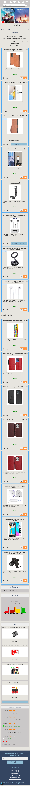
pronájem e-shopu (14, 783)
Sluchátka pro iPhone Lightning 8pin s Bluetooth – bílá (15, 282)
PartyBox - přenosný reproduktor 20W (15, 664)
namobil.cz (9, 782)
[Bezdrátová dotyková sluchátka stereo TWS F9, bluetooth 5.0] (15, 634)
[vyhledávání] (24, 2)
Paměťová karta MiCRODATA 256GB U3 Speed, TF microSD (15, 646)
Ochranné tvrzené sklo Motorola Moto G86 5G (15, 320)
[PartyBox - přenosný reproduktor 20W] (15, 670)
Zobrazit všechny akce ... (15, 702)
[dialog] (2, 783)
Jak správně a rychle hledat (11, 590)
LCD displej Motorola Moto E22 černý (15, 149)
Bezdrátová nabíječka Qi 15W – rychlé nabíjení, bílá (15, 486)
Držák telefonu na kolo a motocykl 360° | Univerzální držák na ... (15, 553)
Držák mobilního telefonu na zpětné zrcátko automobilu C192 (15, 182)
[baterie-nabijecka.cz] (15, 616)
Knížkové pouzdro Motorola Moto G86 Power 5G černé (15, 387)
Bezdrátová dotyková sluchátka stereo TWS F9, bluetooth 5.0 (15, 627)
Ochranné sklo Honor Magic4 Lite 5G (15, 82)
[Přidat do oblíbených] (27, 50)
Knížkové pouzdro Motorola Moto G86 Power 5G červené (15, 354)
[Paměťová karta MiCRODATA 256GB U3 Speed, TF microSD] (15, 652)
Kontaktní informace (15, 777)
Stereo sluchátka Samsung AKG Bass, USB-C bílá (15, 215)
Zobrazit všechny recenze (9, 745)
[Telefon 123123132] (20, 3)
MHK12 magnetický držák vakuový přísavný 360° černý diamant (15, 248)
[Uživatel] (15, 2)
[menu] (2, 2)
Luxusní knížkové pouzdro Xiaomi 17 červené (15, 453)
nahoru (28, 784)
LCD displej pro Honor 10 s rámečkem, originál (15, 519)
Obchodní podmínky (15, 775)
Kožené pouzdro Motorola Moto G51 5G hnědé (15, 116)
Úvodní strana (15, 770)
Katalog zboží (15, 772)
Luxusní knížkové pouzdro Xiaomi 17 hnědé (15, 420)
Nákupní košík (15, 773)
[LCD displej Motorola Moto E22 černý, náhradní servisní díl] (15, 159)
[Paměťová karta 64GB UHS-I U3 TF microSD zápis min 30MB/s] (15, 690)
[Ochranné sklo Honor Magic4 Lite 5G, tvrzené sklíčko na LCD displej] (15, 93)
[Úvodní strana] (6, 2)
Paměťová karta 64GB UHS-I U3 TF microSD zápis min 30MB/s (14, 683)
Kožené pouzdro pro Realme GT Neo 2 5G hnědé (15, 50)
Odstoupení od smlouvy (15, 779)
